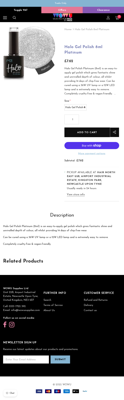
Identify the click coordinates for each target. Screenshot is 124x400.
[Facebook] (5, 325)
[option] (60, 3)
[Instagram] (11, 325)
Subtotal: (69, 160)
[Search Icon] (14, 17)
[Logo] (62, 17)
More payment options (91, 153)
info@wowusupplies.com (25, 310)
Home (68, 29)
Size (67, 101)
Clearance (103, 10)
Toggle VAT (21, 10)
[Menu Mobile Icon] (5, 18)
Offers (62, 10)
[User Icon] (108, 17)
